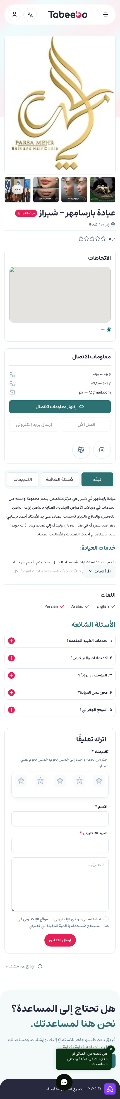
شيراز (93, 224)
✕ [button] (110, 1049)
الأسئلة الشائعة (60, 479)
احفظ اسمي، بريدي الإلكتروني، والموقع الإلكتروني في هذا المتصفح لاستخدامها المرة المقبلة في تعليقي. (63, 922)
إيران (105, 224)
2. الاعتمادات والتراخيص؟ (91, 658)
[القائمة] (105, 14)
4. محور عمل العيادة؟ (95, 692)
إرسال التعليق (60, 940)
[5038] (46, 190)
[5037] (103, 190)
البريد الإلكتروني (93, 833)
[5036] (17, 190)
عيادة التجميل (26, 213)
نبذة (97, 479)
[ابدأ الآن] (14, 14)
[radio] (21, 781)
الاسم (101, 806)
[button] (64, 1082)
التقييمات (22, 479)
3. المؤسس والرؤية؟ (95, 675)
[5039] (74, 190)
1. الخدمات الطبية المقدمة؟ (89, 640)
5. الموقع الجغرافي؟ (96, 710)
